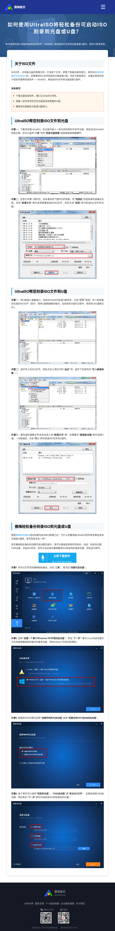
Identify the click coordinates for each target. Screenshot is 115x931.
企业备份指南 (67, 903)
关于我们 (80, 903)
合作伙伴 (28, 903)
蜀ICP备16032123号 (69, 927)
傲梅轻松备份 (23, 535)
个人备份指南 (52, 903)
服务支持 (39, 903)
